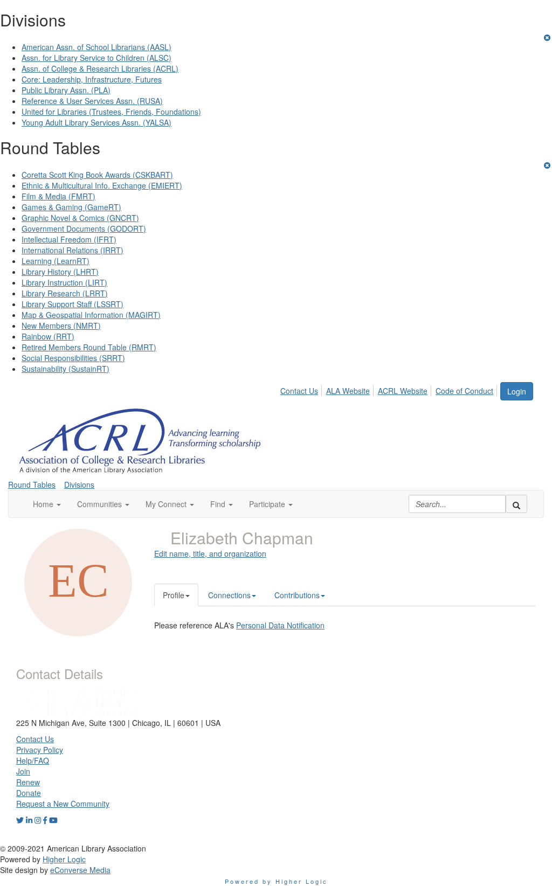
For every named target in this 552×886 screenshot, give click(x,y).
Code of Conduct (464, 390)
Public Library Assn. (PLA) (66, 90)
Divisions (79, 484)
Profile (173, 595)
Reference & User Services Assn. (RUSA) (92, 100)
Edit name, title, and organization (210, 553)
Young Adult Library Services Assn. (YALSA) (96, 122)
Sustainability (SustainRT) (65, 368)
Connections (229, 595)
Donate (28, 792)
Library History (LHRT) (60, 271)
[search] (516, 504)
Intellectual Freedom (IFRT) (69, 239)
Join (23, 771)
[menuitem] (302, 389)
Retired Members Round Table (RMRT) (89, 347)
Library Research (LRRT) (65, 293)
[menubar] (389, 389)
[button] (47, 503)
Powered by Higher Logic (276, 881)
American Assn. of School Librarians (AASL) (96, 46)
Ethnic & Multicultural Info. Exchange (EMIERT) (102, 185)
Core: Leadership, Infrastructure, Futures (92, 79)
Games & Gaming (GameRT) (71, 207)
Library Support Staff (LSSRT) (72, 304)
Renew (28, 782)
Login (516, 391)
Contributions (297, 595)
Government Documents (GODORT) (84, 228)
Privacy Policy (39, 749)
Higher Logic (64, 859)
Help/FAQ (32, 760)
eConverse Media (80, 869)
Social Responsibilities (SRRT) (73, 357)
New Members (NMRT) (61, 325)
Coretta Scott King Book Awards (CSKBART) (97, 174)
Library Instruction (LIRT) (64, 282)
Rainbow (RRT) (48, 336)
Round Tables (32, 484)
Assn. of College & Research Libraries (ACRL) (100, 68)
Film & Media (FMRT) (58, 196)
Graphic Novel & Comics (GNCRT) (80, 217)
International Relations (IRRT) (72, 250)
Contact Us (299, 390)
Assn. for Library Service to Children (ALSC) (96, 57)
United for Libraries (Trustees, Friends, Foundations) (111, 111)
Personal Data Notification (280, 625)
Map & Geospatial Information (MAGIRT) (91, 314)
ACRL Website (402, 390)
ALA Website (348, 390)
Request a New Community (62, 803)
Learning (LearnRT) (55, 260)
